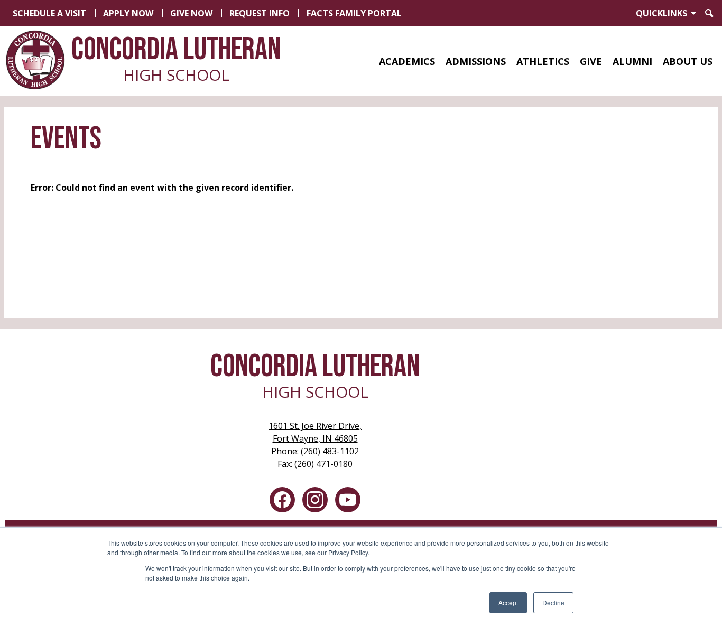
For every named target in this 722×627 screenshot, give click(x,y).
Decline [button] (553, 602)
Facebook (282, 499)
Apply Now (128, 13)
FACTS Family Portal (354, 13)
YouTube (347, 499)
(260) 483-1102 (330, 451)
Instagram (315, 499)
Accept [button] (508, 602)
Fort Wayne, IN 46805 (315, 432)
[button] (407, 61)
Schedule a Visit (49, 13)
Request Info (259, 13)
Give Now (191, 13)
